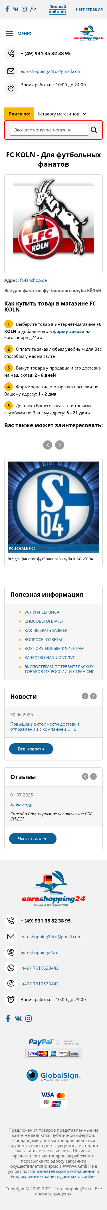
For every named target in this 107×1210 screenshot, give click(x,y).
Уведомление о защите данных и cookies (53, 1176)
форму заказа (68, 331)
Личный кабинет (57, 9)
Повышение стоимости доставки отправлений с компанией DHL (44, 726)
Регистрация (89, 9)
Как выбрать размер (46, 630)
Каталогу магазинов (58, 114)
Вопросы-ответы (43, 639)
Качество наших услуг (50, 657)
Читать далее (33, 838)
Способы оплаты (44, 621)
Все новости (31, 749)
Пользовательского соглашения (61, 1171)
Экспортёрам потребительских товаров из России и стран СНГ (59, 669)
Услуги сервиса (42, 612)
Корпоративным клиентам (54, 648)
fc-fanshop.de (33, 280)
